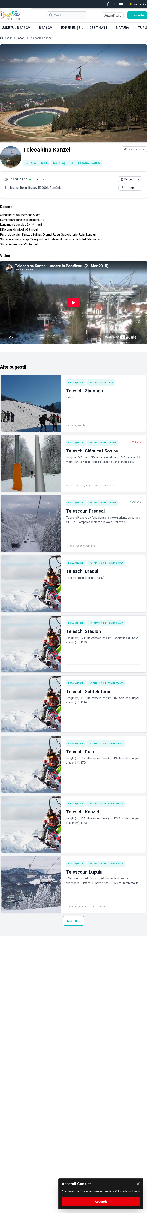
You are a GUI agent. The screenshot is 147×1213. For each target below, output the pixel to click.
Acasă (8, 37)
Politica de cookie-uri (127, 1191)
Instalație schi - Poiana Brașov (76, 163)
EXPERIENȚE (71, 28)
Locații (21, 37)
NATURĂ (123, 28)
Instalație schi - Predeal (102, 443)
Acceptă (101, 1201)
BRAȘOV (46, 28)
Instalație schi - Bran (101, 382)
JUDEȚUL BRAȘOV (16, 28)
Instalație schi (36, 163)
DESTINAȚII (98, 28)
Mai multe (73, 921)
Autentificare (112, 15)
